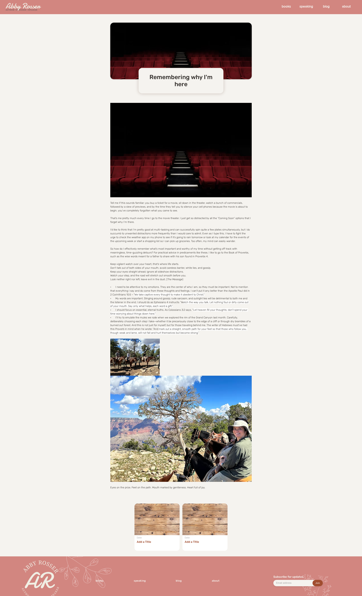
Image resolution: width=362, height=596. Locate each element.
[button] (157, 527)
